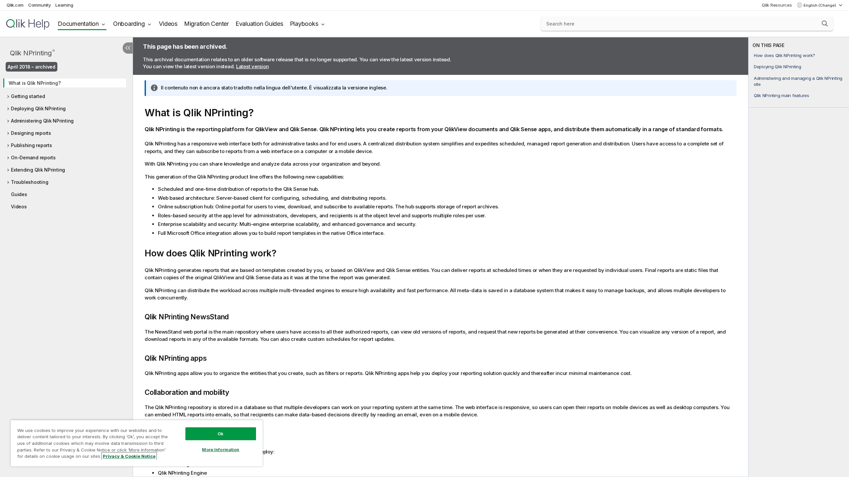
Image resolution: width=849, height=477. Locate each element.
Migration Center (206, 23)
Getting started (28, 96)
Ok (221, 433)
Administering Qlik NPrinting (42, 121)
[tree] (66, 143)
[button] (825, 23)
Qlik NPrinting (32, 53)
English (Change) (820, 5)
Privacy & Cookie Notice (129, 456)
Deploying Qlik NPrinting (38, 108)
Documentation (78, 23)
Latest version (252, 66)
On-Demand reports (33, 157)
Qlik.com (15, 5)
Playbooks (304, 23)
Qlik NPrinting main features (781, 95)
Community (39, 5)
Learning (64, 5)
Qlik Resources (777, 5)
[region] (137, 443)
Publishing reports (31, 145)
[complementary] (799, 257)
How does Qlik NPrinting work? (784, 55)
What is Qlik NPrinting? (34, 83)
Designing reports (31, 133)
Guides (19, 194)
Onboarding (129, 23)
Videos (168, 23)
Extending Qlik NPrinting (38, 170)
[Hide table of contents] (128, 48)
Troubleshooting (29, 182)
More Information (220, 449)
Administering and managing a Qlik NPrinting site (798, 81)
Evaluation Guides (259, 23)
